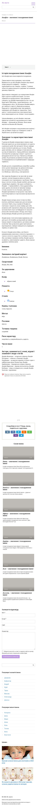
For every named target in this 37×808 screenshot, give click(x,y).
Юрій (5, 687)
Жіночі (4, 20)
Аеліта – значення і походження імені (17, 488)
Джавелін (7, 678)
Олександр (7, 697)
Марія (6, 719)
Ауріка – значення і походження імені (17, 542)
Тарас (6, 690)
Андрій (6, 684)
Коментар (5, 631)
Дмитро (6, 700)
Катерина (7, 713)
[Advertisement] (18, 44)
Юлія (5, 725)
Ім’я (3, 612)
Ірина (6, 716)
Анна (5, 732)
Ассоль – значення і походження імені (17, 594)
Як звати (5, 3)
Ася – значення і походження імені (18, 569)
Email (4, 619)
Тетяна (6, 728)
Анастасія (7, 735)
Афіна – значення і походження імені (16, 514)
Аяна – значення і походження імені (16, 462)
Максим (6, 694)
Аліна (6, 722)
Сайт (3, 625)
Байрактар (7, 681)
